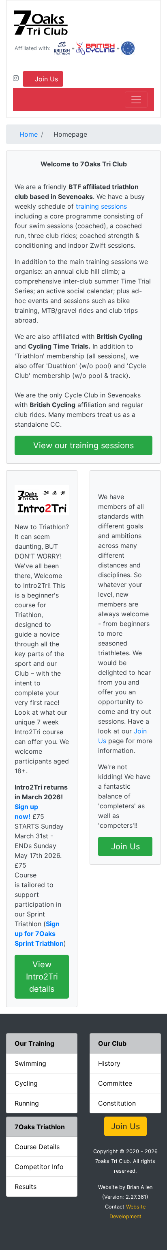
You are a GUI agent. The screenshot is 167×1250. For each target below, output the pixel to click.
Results (25, 1186)
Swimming (30, 1063)
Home (27, 134)
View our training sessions (83, 445)
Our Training (34, 1043)
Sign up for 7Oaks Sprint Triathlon (39, 933)
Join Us (45, 79)
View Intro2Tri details (42, 977)
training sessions (101, 206)
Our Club (112, 1043)
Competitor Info (39, 1167)
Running (27, 1103)
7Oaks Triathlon (40, 1127)
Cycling (26, 1083)
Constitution (117, 1103)
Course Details (37, 1147)
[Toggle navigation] (136, 100)
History (109, 1063)
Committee (115, 1083)
